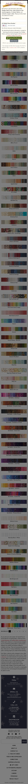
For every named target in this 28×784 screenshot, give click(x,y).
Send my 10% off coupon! (14, 38)
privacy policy (17, 35)
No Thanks (14, 40)
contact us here (13, 47)
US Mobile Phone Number (9, 23)
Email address (5, 18)
